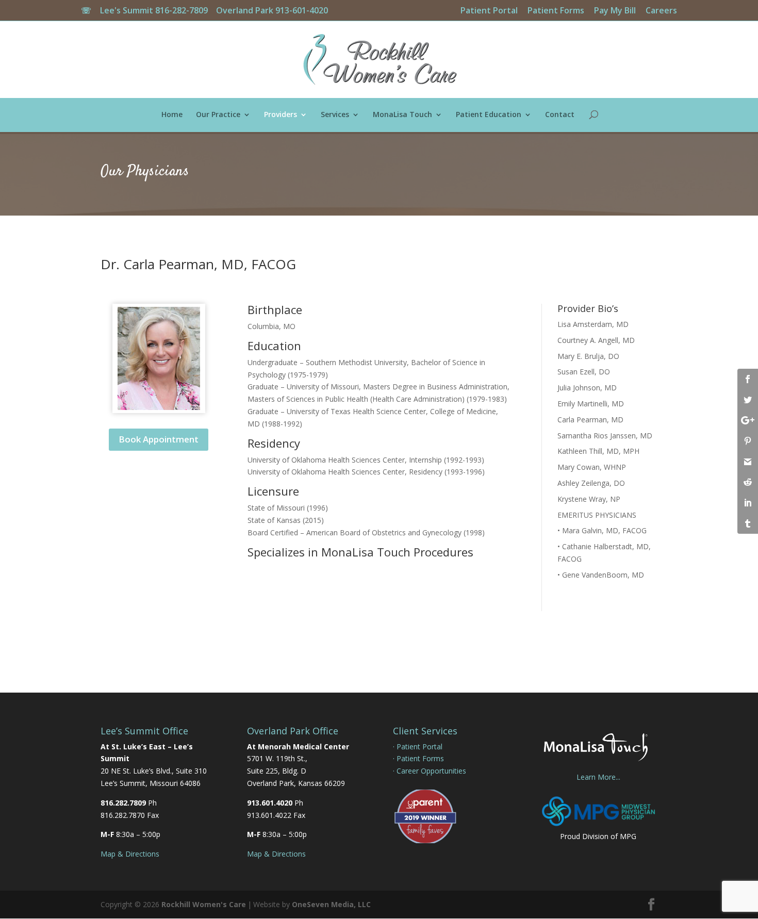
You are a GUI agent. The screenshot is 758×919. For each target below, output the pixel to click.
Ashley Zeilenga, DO (591, 483)
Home (172, 115)
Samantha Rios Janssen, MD (604, 435)
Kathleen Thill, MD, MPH (598, 451)
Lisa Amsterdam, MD (593, 324)
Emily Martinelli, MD (590, 403)
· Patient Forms (418, 758)
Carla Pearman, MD (590, 419)
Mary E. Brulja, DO (588, 356)
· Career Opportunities (429, 771)
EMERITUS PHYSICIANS (596, 515)
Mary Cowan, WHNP (591, 467)
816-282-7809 (184, 10)
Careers (661, 11)
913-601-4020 (301, 10)
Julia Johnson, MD (587, 387)
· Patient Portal (417, 746)
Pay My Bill (615, 11)
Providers (280, 115)
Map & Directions (130, 854)
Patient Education (488, 115)
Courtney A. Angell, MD (596, 340)
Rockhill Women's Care (203, 904)
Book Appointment (159, 439)
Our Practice (218, 115)
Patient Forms (556, 11)
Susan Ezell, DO (583, 371)
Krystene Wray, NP (588, 499)
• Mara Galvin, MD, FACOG (602, 530)
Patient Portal (489, 11)
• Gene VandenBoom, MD (600, 575)
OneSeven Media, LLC (331, 904)
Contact (559, 115)
